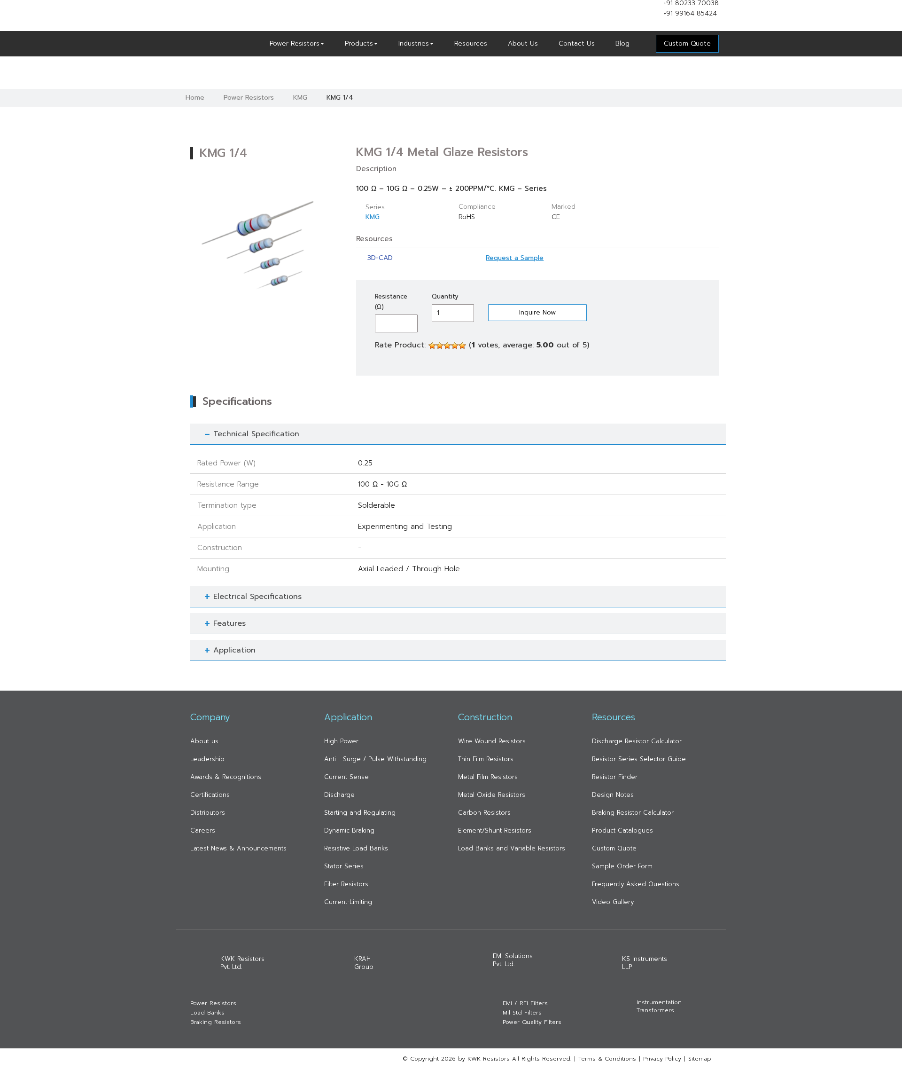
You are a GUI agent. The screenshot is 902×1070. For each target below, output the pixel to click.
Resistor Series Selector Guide (639, 759)
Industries (413, 43)
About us (204, 741)
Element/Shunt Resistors (494, 830)
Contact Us (577, 43)
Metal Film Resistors (488, 777)
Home (195, 97)
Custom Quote (614, 848)
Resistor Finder (615, 777)
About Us (523, 43)
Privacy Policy (662, 1058)
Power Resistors (294, 43)
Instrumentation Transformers (659, 1007)
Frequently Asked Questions (635, 884)
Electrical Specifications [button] (257, 596)
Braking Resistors (215, 1022)
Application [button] (234, 650)
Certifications (210, 795)
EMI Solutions (513, 960)
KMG (300, 97)
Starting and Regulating (360, 813)
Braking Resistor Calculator (633, 813)
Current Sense (346, 777)
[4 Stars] (455, 345)
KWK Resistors (242, 963)
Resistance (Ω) (391, 301)
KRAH (363, 963)
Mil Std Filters (522, 1013)
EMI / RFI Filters (525, 1003)
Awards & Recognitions (225, 777)
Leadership (207, 759)
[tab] (458, 434)
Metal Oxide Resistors (491, 795)
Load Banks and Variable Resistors (511, 848)
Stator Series (344, 866)
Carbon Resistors (484, 813)
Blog (622, 43)
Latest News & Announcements (238, 848)
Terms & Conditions (607, 1058)
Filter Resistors (346, 884)
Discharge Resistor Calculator (637, 741)
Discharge (339, 795)
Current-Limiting (348, 902)
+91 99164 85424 (690, 13)
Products (359, 43)
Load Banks (207, 1013)
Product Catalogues (622, 830)
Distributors (207, 813)
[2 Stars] (439, 345)
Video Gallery (613, 902)
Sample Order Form (622, 866)
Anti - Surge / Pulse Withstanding (375, 759)
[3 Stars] (447, 345)
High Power (341, 741)
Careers (202, 830)
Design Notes (613, 795)
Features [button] (229, 623)
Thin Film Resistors (485, 759)
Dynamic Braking (349, 830)
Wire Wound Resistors (492, 741)
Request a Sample (515, 258)
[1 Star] (432, 345)
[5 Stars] (462, 345)
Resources (470, 43)
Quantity (445, 296)
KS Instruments (644, 963)
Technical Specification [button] (256, 434)
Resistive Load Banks (356, 848)
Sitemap (699, 1058)
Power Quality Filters (532, 1022)
